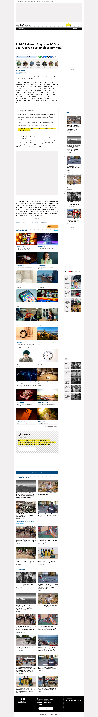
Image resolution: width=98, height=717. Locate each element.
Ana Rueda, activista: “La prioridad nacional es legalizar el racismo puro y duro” (67, 389)
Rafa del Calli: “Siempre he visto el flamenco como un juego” (67, 374)
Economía (45, 222)
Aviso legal (51, 714)
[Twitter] (48, 57)
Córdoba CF (51, 1)
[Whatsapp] (39, 57)
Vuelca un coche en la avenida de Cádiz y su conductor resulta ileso (47, 688)
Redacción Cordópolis (20, 70)
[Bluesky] (45, 57)
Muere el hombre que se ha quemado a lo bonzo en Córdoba (47, 514)
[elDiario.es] (25, 702)
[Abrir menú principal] (81, 24)
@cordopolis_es (20, 73)
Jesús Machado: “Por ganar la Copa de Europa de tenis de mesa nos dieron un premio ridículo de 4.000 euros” (67, 396)
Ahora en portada (20, 569)
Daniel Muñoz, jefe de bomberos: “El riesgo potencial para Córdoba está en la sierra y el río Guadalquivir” (67, 381)
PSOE (40, 222)
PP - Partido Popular (34, 222)
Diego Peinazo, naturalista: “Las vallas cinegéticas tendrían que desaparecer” (24, 585)
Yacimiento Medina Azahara (32, 1)
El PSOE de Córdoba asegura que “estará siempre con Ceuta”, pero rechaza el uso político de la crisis (47, 649)
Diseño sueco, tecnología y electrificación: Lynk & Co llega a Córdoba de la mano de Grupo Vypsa (67, 294)
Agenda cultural (46, 1)
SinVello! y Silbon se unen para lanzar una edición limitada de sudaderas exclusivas (67, 309)
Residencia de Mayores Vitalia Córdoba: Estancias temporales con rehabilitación (67, 286)
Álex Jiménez (69, 223)
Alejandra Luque (41, 516)
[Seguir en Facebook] (69, 700)
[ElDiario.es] (77, 28)
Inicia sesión (75, 25)
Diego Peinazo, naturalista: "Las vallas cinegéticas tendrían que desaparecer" (73, 203)
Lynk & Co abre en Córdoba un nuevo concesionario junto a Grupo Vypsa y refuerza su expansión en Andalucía (67, 278)
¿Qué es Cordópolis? (44, 714)
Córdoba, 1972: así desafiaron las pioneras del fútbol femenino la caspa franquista (25, 515)
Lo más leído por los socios (23, 477)
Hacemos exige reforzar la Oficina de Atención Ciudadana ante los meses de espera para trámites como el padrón (26, 541)
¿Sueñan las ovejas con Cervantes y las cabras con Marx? (47, 493)
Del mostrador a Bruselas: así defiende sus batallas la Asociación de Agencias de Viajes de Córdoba (67, 301)
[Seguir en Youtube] (75, 700)
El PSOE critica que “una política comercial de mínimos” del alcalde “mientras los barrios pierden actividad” (25, 562)
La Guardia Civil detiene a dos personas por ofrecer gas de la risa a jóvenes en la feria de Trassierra (47, 561)
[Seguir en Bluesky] (66, 700)
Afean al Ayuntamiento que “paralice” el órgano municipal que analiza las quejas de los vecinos (47, 540)
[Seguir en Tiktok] (77, 700)
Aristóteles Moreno (20, 518)
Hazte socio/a (68, 25)
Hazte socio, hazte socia (27, 449)
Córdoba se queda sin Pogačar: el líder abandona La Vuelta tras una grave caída (74, 220)
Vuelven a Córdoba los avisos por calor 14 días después (25, 648)
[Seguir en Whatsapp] (78, 700)
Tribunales (41, 1)
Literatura (38, 1)
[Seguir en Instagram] (72, 700)
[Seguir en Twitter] (68, 700)
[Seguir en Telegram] (71, 700)
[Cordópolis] (25, 699)
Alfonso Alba (18, 498)
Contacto (56, 714)
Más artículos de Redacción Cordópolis (26, 521)
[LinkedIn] (51, 57)
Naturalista (25, 1)
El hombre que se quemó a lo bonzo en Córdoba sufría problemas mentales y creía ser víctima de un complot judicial (48, 586)
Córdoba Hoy (21, 29)
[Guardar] (54, 57)
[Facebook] (42, 57)
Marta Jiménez (40, 495)
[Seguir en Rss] (80, 700)
